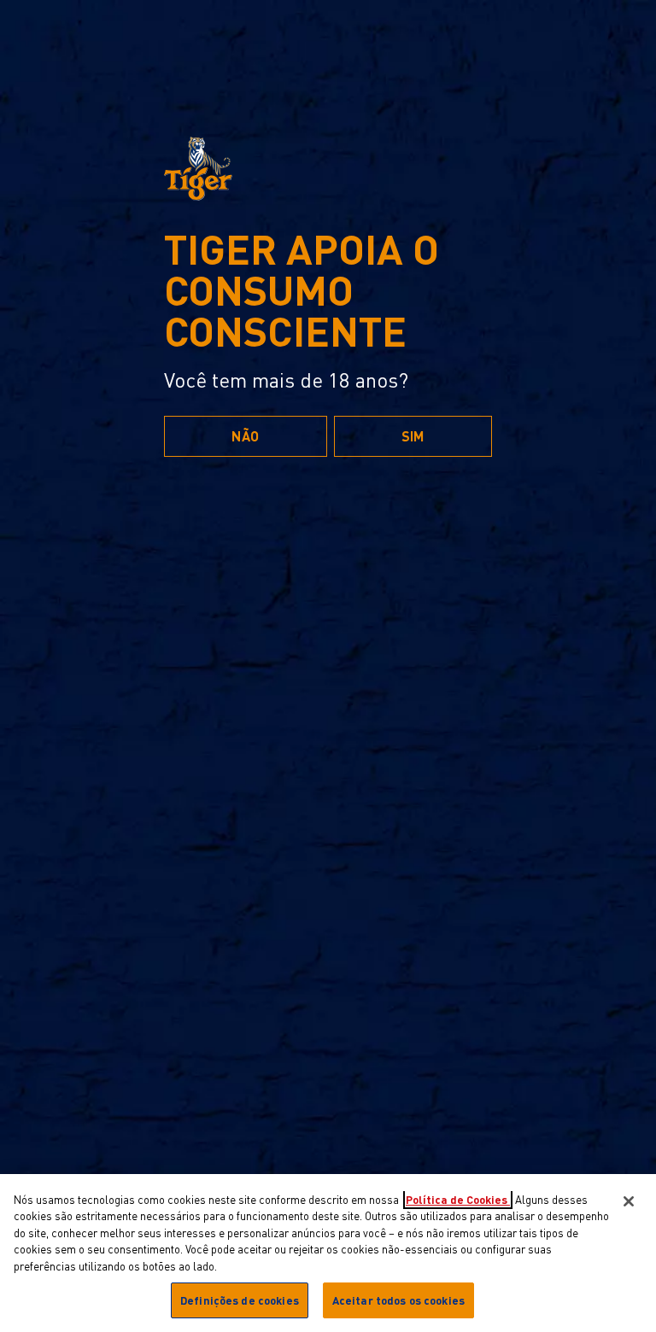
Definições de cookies (239, 1300)
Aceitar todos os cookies (398, 1300)
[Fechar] (628, 1201)
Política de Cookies (458, 1199)
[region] (328, 1253)
